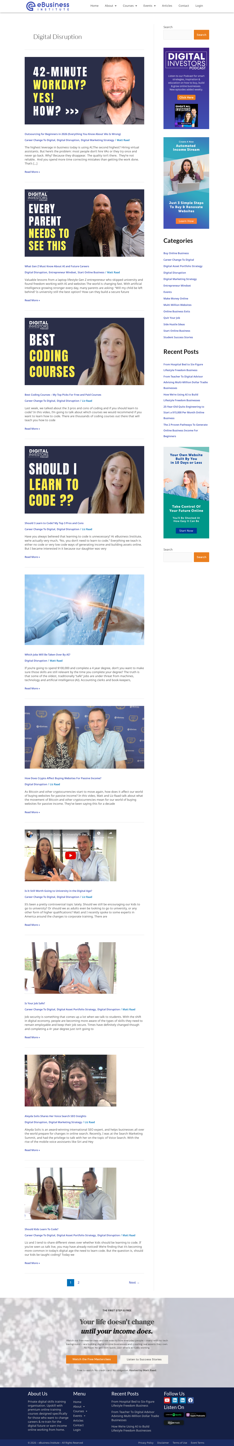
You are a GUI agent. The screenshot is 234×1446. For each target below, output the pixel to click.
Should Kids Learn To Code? (41, 1229)
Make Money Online (175, 298)
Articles (167, 5)
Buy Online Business (176, 253)
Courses (128, 5)
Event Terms (197, 1442)
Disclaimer (163, 1442)
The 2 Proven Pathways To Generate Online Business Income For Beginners (185, 430)
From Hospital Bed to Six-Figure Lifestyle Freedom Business (132, 1403)
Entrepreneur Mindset (62, 272)
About (109, 5)
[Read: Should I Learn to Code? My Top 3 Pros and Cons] (84, 479)
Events (147, 5)
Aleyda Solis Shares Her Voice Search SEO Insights (55, 1116)
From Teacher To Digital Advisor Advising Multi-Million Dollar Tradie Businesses (185, 382)
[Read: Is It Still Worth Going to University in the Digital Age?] (70, 855)
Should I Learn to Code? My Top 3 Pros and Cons (54, 523)
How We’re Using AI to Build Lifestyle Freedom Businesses (131, 1428)
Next (134, 1282)
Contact (184, 5)
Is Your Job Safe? (35, 1003)
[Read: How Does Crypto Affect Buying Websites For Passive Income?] (84, 737)
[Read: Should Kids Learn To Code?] (70, 1193)
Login (199, 5)
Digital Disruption (68, 140)
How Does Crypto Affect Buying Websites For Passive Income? (63, 778)
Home (94, 5)
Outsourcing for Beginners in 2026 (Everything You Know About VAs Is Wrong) (73, 134)
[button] (90, 1406)
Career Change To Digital (40, 140)
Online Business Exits (176, 311)
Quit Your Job (171, 318)
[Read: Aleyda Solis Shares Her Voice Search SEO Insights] (70, 1080)
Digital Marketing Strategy (97, 140)
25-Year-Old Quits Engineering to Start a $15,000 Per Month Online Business (183, 412)
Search (168, 27)
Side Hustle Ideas (174, 324)
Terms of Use (180, 1442)
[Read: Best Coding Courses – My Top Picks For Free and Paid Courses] (84, 351)
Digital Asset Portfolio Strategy (76, 1009)
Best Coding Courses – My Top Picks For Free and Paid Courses (63, 394)
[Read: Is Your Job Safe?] (70, 967)
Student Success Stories (178, 337)
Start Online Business (91, 272)
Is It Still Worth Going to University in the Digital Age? (58, 891)
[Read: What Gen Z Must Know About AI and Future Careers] (84, 222)
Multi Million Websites (177, 305)
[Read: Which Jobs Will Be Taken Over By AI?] (84, 609)
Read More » (32, 172)
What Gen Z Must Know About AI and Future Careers (57, 266)
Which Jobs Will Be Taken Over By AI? (47, 654)
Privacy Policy (145, 1442)
